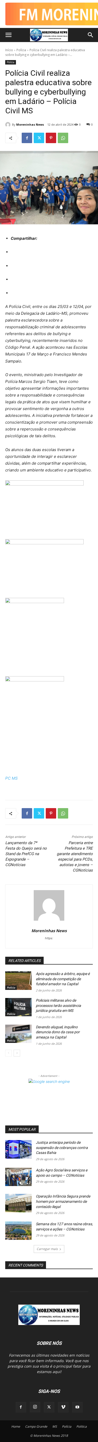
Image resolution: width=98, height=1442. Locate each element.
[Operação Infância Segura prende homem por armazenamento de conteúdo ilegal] (18, 1203)
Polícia (21, 50)
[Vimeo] (63, 1407)
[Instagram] (35, 1407)
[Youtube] (77, 1407)
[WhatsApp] (63, 138)
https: (49, 938)
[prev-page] (8, 1053)
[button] (8, 35)
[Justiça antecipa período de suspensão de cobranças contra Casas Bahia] (18, 1149)
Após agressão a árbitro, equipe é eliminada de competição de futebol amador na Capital (63, 979)
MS (54, 1426)
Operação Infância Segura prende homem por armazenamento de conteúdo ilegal (63, 1201)
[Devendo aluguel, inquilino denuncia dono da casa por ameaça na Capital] (18, 1034)
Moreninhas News (30, 124)
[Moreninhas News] (8, 124)
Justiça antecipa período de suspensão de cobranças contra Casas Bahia (62, 1147)
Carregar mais (47, 1249)
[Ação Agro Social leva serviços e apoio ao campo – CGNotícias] (18, 1177)
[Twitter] (39, 138)
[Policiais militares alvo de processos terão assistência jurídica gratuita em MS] (18, 1007)
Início (9, 50)
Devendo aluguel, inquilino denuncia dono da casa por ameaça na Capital (58, 1032)
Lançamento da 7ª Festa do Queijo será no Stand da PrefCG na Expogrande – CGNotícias (26, 853)
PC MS (11, 778)
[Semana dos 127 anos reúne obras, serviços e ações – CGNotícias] (18, 1231)
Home (15, 1426)
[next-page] (17, 1053)
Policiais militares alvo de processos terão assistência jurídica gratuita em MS (58, 1005)
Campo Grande (36, 1426)
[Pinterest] (51, 138)
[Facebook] (27, 138)
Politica (81, 1426)
